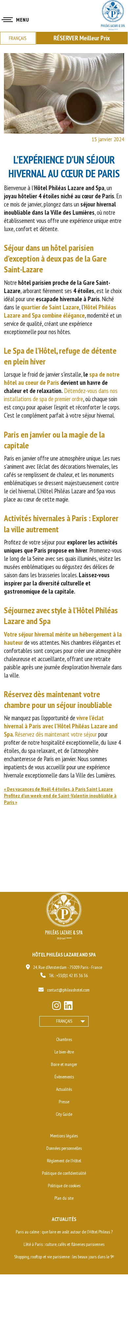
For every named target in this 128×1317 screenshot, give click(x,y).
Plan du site (64, 1198)
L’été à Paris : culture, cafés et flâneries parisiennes (64, 1244)
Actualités (64, 1089)
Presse (64, 1102)
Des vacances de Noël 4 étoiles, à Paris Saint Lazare (60, 789)
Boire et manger (64, 1064)
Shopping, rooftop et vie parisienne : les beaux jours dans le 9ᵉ (64, 1257)
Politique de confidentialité (64, 1173)
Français (64, 1021)
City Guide (64, 1114)
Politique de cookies (64, 1186)
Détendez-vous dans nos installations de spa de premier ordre (60, 394)
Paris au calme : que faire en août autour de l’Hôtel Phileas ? (64, 1232)
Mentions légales (64, 1136)
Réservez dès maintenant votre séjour (56, 734)
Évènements (64, 1077)
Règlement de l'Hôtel (64, 1161)
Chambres (64, 1039)
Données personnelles (64, 1148)
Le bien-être (64, 1052)
